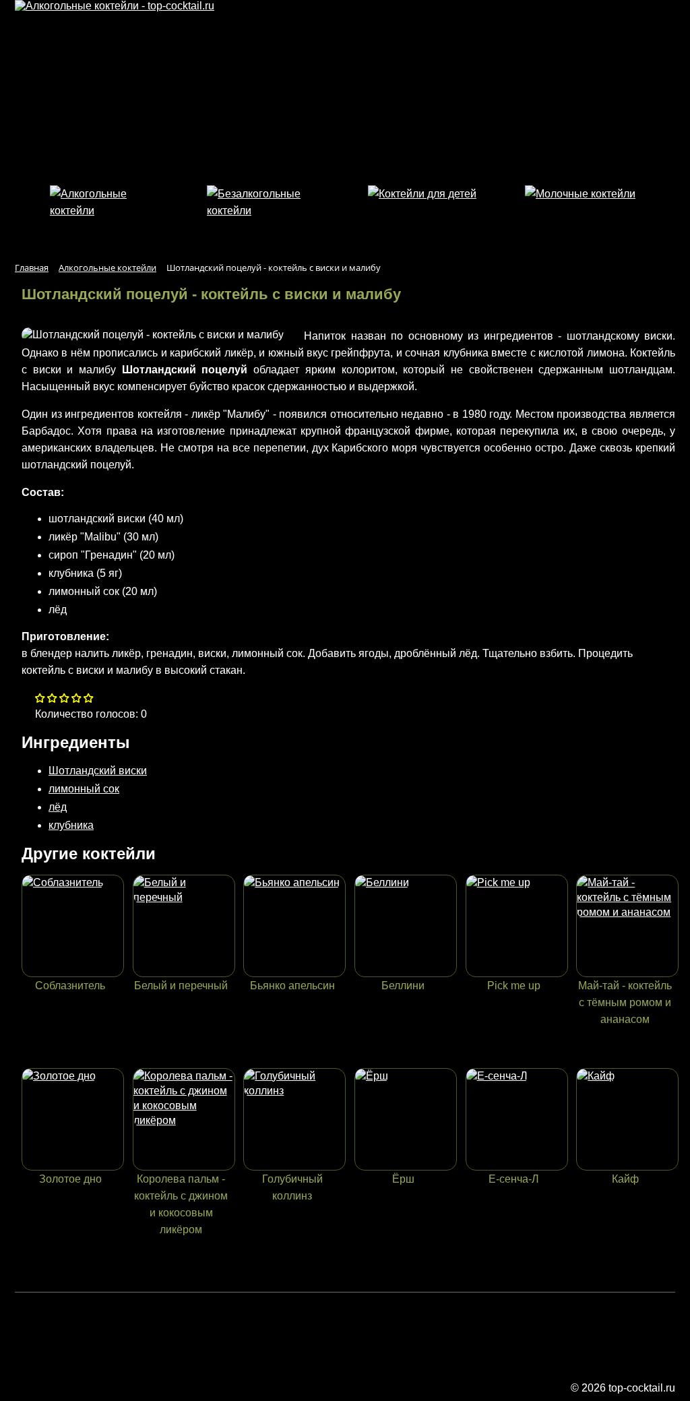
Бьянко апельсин (292, 985)
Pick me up (513, 985)
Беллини (403, 985)
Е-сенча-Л (514, 1179)
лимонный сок (84, 789)
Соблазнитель (70, 985)
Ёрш (403, 1179)
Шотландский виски (98, 770)
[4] (89, 699)
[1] (52, 699)
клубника (71, 825)
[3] (76, 699)
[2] (64, 699)
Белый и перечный (181, 985)
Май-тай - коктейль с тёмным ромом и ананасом (625, 1002)
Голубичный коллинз (292, 1187)
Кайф (625, 1179)
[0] (40, 699)
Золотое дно (70, 1179)
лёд (58, 807)
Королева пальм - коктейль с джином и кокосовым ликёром (181, 1204)
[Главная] (114, 5)
